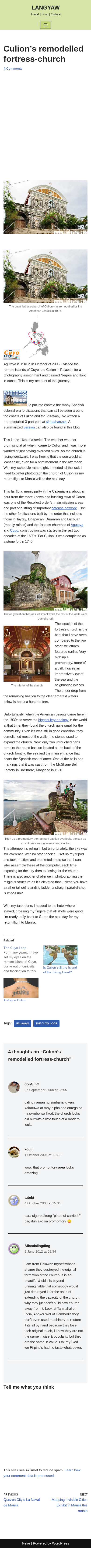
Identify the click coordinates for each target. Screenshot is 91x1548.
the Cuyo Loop (46, 1023)
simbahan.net (56, 422)
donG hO (31, 1084)
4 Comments (13, 68)
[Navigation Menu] (45, 25)
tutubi (29, 1197)
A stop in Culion (15, 1000)
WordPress (60, 1543)
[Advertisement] (45, 121)
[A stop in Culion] (21, 988)
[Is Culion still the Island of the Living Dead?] (60, 955)
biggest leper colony (53, 720)
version (29, 427)
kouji (28, 1149)
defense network (64, 508)
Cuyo (14, 530)
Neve (26, 1543)
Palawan (22, 1023)
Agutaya (77, 525)
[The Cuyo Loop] (23, 959)
